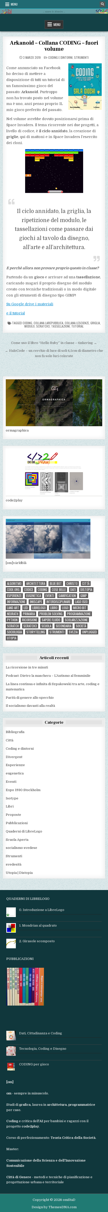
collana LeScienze (77, 323)
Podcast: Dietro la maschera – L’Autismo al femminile (48, 676)
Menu (14, 4)
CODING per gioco (34, 1064)
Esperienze (14, 595)
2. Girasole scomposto (37, 941)
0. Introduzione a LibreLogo (41, 910)
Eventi (11, 782)
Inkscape (36, 601)
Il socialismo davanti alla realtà (30, 706)
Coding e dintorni (60, 57)
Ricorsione (29, 619)
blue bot (56, 583)
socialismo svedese (21, 848)
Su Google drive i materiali (29, 304)
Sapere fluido (51, 619)
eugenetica (33, 595)
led (26, 607)
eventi (49, 595)
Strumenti (81, 57)
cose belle (59, 589)
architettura (35, 583)
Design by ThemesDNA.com (54, 1207)
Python (12, 619)
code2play (14, 500)
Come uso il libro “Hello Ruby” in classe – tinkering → (54, 343)
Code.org (13, 589)
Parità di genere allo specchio (30, 697)
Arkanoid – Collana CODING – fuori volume (54, 45)
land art (13, 607)
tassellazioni (60, 326)
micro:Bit (79, 607)
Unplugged (89, 632)
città (85, 583)
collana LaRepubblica (48, 323)
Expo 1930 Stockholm (23, 790)
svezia (73, 632)
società (81, 626)
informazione (16, 601)
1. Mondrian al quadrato (38, 925)
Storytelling (35, 632)
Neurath (12, 613)
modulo (29, 326)
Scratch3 (43, 326)
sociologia (14, 632)
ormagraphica (17, 430)
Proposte (13, 815)
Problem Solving (51, 613)
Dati (73, 589)
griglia (95, 323)
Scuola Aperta (17, 840)
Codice (28, 589)
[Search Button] (102, 4)
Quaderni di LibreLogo (24, 831)
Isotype (12, 798)
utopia (11, 638)
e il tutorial (15, 313)
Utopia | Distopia (19, 873)
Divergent (14, 757)
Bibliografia (15, 732)
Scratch (13, 626)
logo (65, 607)
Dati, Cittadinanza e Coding (40, 1033)
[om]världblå (16, 563)
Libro (54, 607)
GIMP (83, 595)
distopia (86, 589)
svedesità (13, 864)
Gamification (67, 595)
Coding (27, 323)
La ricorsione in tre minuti (27, 667)
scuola (46, 626)
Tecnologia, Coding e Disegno (42, 1049)
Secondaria (63, 626)
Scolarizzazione (76, 619)
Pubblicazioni (17, 823)
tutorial (77, 326)
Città (9, 740)
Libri (10, 806)
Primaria (29, 613)
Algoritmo (14, 583)
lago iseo (81, 601)
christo (72, 583)
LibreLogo (39, 607)
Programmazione (79, 613)
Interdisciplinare (58, 601)
